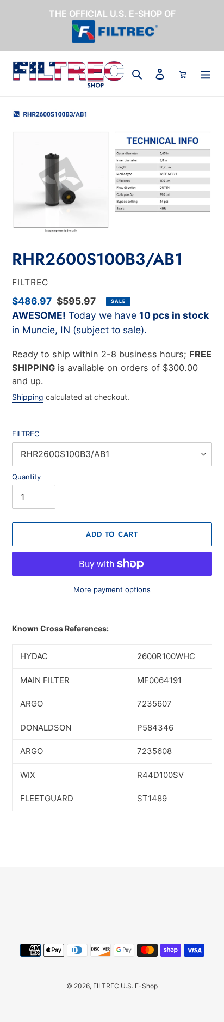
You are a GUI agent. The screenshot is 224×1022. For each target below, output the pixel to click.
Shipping (27, 397)
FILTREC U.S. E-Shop (125, 986)
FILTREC (25, 433)
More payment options (112, 589)
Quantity (26, 476)
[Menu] (205, 74)
